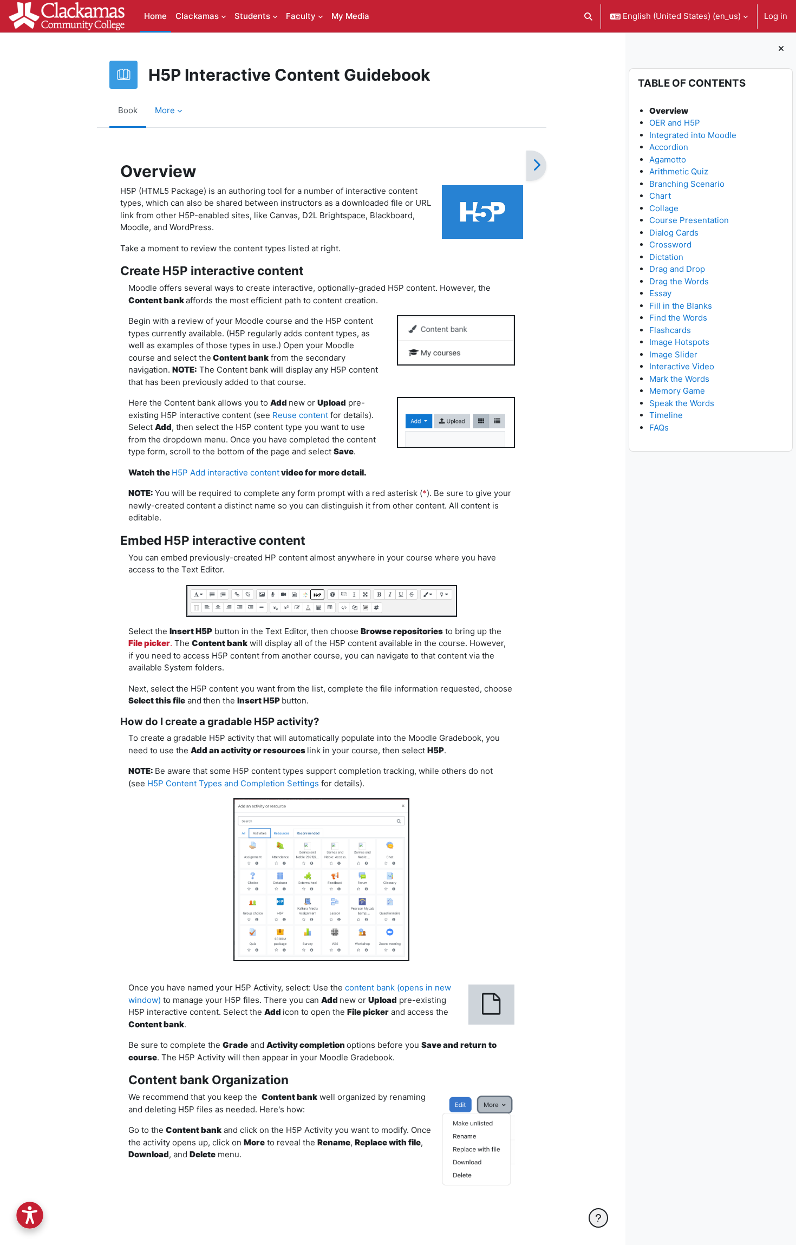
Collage (663, 208)
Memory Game (677, 391)
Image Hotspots (679, 342)
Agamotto (667, 159)
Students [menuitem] (252, 16)
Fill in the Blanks (680, 306)
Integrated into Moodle (692, 135)
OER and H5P (674, 123)
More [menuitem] (165, 110)
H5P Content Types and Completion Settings (233, 783)
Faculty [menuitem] (301, 16)
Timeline (666, 415)
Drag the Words (679, 281)
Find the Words (678, 317)
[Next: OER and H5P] (536, 166)
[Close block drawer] (781, 49)
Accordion (668, 147)
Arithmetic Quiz (678, 171)
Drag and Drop (677, 269)
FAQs (659, 427)
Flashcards (670, 330)
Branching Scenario (687, 184)
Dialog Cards (674, 232)
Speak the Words (681, 403)
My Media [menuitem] (350, 16)
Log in (775, 16)
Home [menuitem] (155, 16)
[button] (589, 16)
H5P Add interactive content (225, 472)
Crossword (670, 244)
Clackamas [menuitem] (197, 16)
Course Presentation (689, 220)
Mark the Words (679, 379)
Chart (660, 196)
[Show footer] (598, 1218)
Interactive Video (681, 366)
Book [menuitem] (128, 110)
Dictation (666, 257)
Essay (660, 293)
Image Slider (673, 354)
